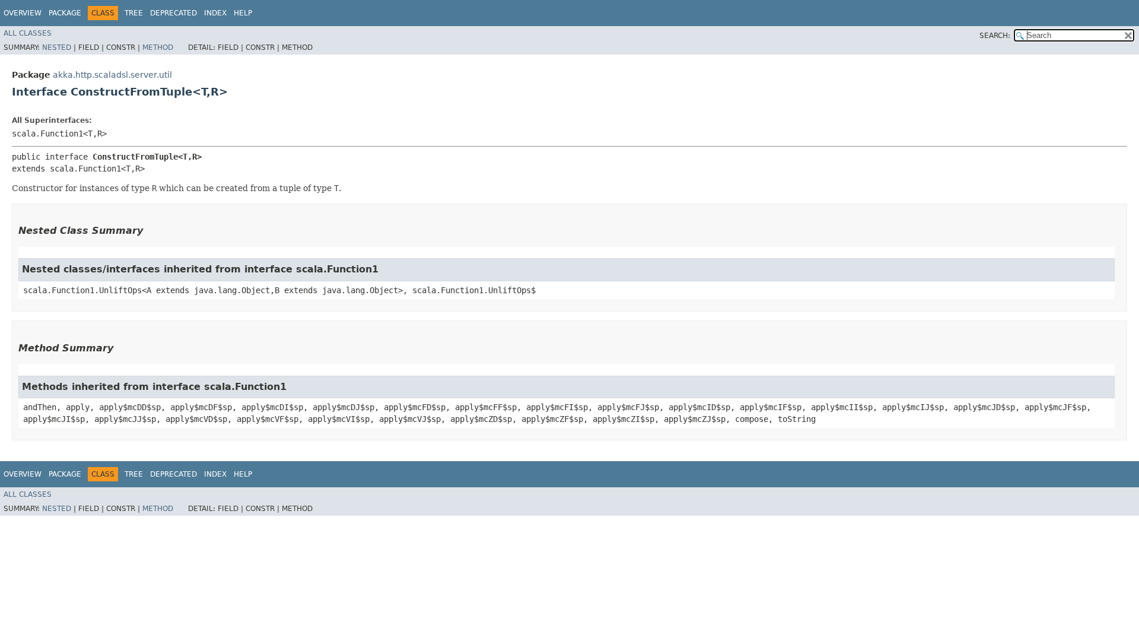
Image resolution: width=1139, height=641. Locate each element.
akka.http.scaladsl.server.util (112, 75)
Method (157, 47)
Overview (23, 13)
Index (215, 13)
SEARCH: (994, 35)
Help (243, 13)
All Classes (28, 33)
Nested (56, 47)
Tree (134, 13)
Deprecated (173, 13)
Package (65, 13)
